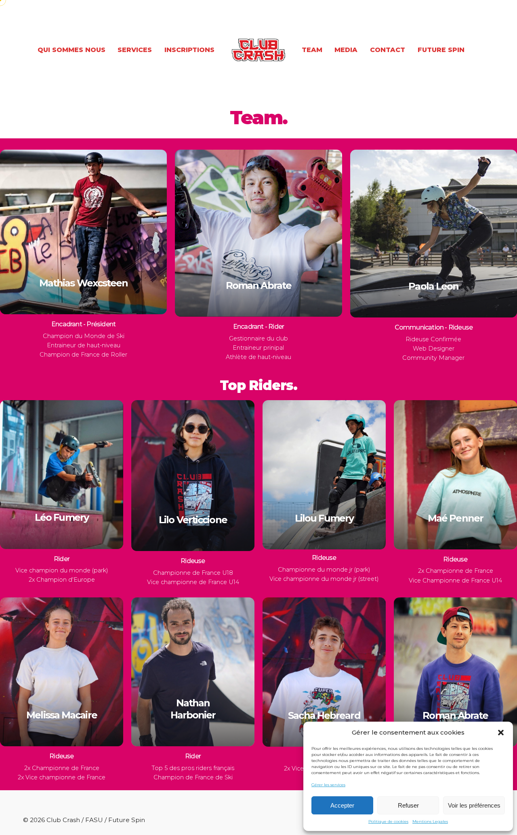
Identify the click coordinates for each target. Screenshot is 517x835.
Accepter (342, 805)
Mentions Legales (430, 821)
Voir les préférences (474, 805)
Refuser (408, 805)
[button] (501, 733)
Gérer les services (328, 784)
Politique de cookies (388, 821)
